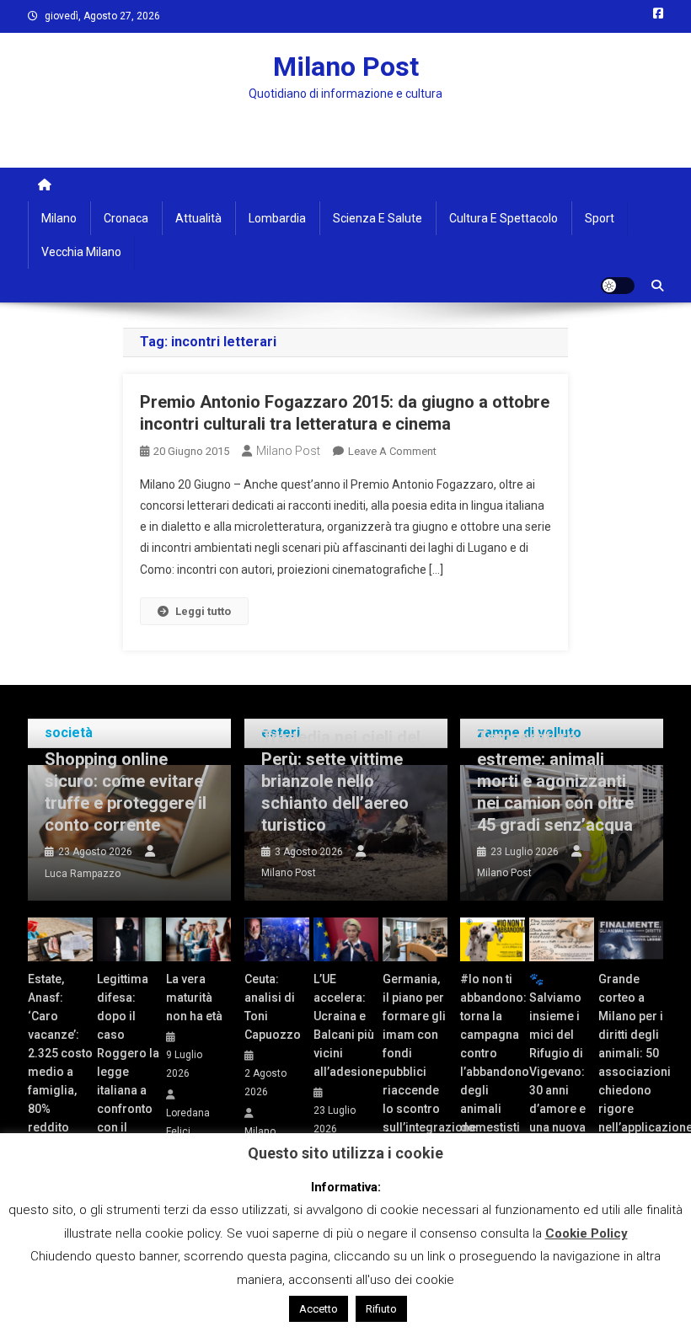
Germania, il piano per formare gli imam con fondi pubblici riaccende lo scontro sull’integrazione (415, 1053)
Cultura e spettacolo (503, 218)
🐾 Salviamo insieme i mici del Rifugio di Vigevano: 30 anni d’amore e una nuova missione (557, 1062)
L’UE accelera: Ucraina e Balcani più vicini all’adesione (345, 1025)
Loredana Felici (188, 1122)
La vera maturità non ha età (194, 997)
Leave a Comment (392, 451)
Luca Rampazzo (83, 874)
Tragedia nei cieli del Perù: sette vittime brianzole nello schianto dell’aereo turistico (340, 781)
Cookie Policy (586, 1233)
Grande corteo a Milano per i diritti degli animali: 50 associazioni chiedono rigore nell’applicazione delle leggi (630, 1062)
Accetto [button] (318, 1309)
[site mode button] (618, 285)
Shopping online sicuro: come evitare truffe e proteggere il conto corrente (125, 792)
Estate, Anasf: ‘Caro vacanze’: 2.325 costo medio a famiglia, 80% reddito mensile (60, 1062)
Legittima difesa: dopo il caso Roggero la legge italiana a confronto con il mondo (128, 1062)
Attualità (198, 218)
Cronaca (126, 218)
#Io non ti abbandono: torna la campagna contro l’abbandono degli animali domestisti (492, 1053)
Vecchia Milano (81, 252)
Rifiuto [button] (381, 1309)
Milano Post (346, 67)
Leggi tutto (203, 611)
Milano (59, 218)
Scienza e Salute (377, 218)
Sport (599, 218)
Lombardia (277, 218)
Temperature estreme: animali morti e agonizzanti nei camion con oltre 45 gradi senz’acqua (555, 781)
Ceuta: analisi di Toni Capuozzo (272, 1006)
